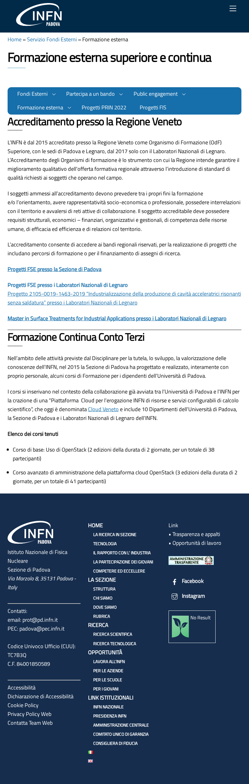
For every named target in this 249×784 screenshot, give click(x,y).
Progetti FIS (153, 107)
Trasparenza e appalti (196, 534)
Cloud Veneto (103, 409)
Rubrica (101, 616)
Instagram (193, 596)
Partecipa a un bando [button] (90, 94)
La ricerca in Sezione (114, 534)
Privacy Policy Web (29, 714)
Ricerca (98, 625)
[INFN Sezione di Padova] (39, 24)
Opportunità (105, 652)
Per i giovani (105, 689)
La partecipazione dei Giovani (123, 562)
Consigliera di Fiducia (115, 743)
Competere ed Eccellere (119, 571)
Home (15, 39)
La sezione (102, 580)
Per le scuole (107, 679)
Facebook (192, 581)
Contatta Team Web (30, 723)
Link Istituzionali (110, 697)
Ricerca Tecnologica (114, 643)
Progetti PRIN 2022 (104, 107)
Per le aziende (108, 670)
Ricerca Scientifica (112, 634)
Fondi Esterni (32, 94)
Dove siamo (105, 607)
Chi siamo (102, 598)
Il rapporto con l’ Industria (122, 552)
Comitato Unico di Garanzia (120, 734)
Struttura (104, 589)
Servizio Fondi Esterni (52, 39)
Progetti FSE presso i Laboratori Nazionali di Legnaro (68, 285)
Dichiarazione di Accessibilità (40, 696)
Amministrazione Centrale (121, 725)
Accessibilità (22, 687)
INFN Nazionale (108, 706)
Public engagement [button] (156, 94)
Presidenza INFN (109, 716)
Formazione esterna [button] (40, 107)
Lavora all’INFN (109, 661)
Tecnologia (105, 543)
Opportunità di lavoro (196, 543)
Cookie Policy (23, 705)
